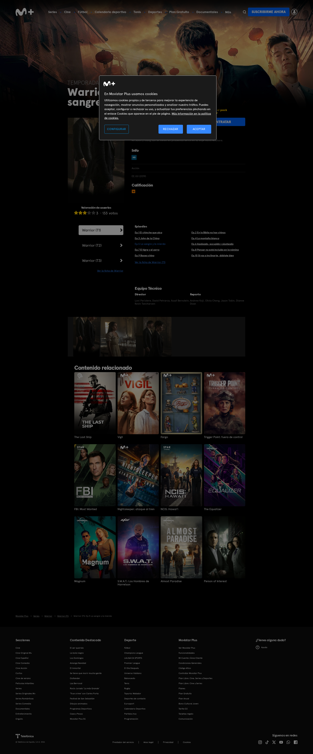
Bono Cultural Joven (189, 703)
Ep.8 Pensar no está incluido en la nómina (215, 249)
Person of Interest (215, 581)
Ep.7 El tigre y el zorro (147, 249)
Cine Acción (21, 668)
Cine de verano (23, 678)
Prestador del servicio (123, 742)
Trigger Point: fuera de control (223, 437)
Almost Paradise (171, 581)
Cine (67, 12)
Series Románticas (25, 698)
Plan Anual (184, 698)
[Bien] (89, 213)
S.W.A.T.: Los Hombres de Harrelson (133, 583)
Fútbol (82, 12)
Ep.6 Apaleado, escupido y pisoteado (212, 243)
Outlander (75, 678)
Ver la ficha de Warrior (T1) (150, 262)
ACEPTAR (199, 129)
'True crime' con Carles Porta (84, 693)
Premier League (132, 663)
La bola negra (77, 653)
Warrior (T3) (92, 260)
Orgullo (19, 719)
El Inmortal (75, 668)
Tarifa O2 (183, 708)
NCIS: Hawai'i (169, 509)
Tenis (137, 12)
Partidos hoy (130, 714)
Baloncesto (129, 678)
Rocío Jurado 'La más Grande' (84, 688)
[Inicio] (25, 12)
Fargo (164, 437)
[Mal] (80, 213)
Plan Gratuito (179, 12)
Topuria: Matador (132, 693)
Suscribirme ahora (269, 12)
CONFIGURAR (116, 129)
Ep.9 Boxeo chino (144, 255)
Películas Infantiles (25, 683)
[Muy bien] (93, 213)
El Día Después (131, 668)
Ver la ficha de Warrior (110, 270)
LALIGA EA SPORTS (133, 658)
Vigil (120, 437)
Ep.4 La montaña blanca (205, 238)
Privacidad (168, 742)
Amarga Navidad (78, 663)
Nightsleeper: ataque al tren (136, 509)
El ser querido (77, 648)
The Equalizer (213, 509)
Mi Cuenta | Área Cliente (191, 658)
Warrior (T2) (92, 245)
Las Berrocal (76, 683)
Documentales (207, 12)
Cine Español (22, 658)
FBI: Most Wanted (85, 509)
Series (52, 12)
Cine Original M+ (24, 653)
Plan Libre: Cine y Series (190, 683)
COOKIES (187, 742)
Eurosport (129, 703)
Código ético (185, 668)
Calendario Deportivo (134, 708)
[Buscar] (244, 12)
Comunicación (186, 719)
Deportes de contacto (135, 698)
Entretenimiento (24, 714)
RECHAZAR (170, 129)
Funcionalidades (187, 653)
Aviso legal (148, 742)
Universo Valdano (132, 673)
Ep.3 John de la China (147, 238)
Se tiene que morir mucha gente (86, 673)
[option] (87, 337)
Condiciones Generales (190, 663)
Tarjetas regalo (186, 714)
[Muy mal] (76, 213)
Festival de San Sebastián (82, 698)
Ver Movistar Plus (187, 648)
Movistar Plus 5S (77, 719)
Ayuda (264, 647)
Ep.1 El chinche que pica (148, 232)
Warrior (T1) (91, 230)
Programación (131, 719)
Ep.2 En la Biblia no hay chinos (208, 232)
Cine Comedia (23, 663)
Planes (182, 688)
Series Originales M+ (26, 693)
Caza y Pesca (76, 714)
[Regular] (85, 213)
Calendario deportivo (110, 12)
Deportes (155, 12)
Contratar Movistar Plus (190, 673)
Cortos (19, 673)
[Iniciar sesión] (294, 12)
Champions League (133, 653)
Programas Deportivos (81, 708)
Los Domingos (76, 658)
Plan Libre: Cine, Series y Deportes (195, 678)
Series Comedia (23, 703)
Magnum (79, 581)
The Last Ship (82, 437)
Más (228, 12)
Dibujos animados (78, 703)
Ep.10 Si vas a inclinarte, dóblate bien (212, 255)
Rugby (127, 688)
